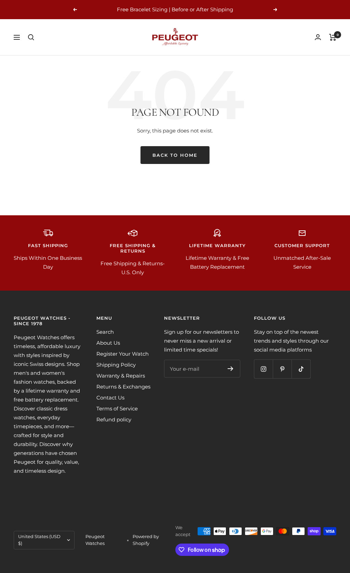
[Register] (230, 368)
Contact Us (110, 397)
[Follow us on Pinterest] (282, 368)
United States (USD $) (39, 540)
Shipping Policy (116, 364)
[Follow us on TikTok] (301, 368)
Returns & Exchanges (123, 386)
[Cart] (332, 37)
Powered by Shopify (146, 540)
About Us (108, 343)
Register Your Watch (122, 354)
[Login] (318, 37)
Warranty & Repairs (120, 375)
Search (105, 332)
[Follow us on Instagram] (263, 368)
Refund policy (113, 419)
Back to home (175, 155)
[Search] (31, 37)
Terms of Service (117, 408)
